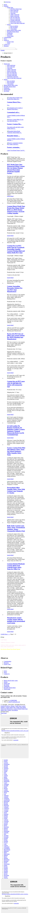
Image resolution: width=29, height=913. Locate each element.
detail (12, 196)
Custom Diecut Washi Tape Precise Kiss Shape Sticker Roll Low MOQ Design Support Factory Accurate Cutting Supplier (16, 209)
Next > (7, 634)
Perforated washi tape (15, 21)
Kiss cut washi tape (15, 19)
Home (5, 4)
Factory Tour (10, 41)
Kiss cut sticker (14, 26)
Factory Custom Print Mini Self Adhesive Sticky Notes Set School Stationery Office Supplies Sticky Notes (16, 451)
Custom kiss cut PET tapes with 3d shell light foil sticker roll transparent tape (16, 384)
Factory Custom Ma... (14, 124)
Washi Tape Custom (6, 710)
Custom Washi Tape (10, 707)
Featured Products (5, 706)
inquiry (9, 196)
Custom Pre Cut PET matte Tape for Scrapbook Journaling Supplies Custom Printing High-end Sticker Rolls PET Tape (16, 249)
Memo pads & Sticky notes (14, 30)
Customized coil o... (13, 112)
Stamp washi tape (14, 16)
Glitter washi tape (14, 14)
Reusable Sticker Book (13, 31)
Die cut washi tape (15, 17)
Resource (6, 46)
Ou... (8, 105)
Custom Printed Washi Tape (20, 708)
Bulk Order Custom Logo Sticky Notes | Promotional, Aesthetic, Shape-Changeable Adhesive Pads (16, 528)
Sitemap (12, 706)
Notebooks (10, 33)
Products (6, 6)
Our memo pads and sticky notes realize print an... (15, 127)
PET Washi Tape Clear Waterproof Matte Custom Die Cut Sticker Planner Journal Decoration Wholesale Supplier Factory (16, 169)
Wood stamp (10, 36)
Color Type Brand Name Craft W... (16, 150)
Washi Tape (10, 7)
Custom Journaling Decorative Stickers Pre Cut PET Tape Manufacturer (14, 288)
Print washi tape (14, 10)
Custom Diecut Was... (14, 102)
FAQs (8, 43)
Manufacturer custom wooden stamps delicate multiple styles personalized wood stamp (16, 620)
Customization (7, 37)
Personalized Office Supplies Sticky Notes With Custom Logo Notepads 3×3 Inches (16, 490)
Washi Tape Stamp (21, 707)
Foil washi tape (14, 11)
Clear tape (12, 13)
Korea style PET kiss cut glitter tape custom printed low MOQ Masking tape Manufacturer (15, 336)
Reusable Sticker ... (13, 136)
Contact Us (7, 44)
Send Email (4, 713)
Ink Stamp (9, 34)
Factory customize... (13, 147)
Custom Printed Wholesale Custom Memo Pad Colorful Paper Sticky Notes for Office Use (16, 566)
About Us (6, 40)
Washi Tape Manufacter (7, 708)
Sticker (9, 24)
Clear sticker (13, 29)
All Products (14, 710)
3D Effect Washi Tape (16, 9)
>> (9, 634)
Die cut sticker (14, 27)
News (5, 38)
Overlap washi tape (15, 20)
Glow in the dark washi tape (17, 23)
